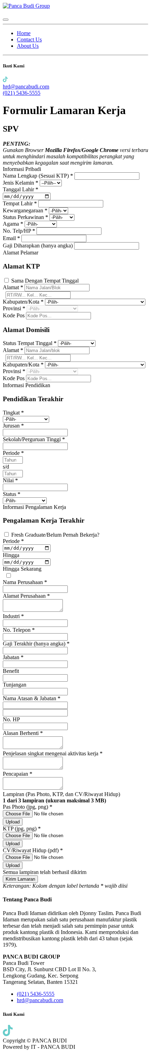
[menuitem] (24, 33)
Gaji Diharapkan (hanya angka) (38, 246)
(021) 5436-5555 (21, 93)
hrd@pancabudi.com (26, 87)
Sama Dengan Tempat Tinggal (45, 281)
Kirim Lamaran (20, 879)
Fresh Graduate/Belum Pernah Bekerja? (55, 535)
